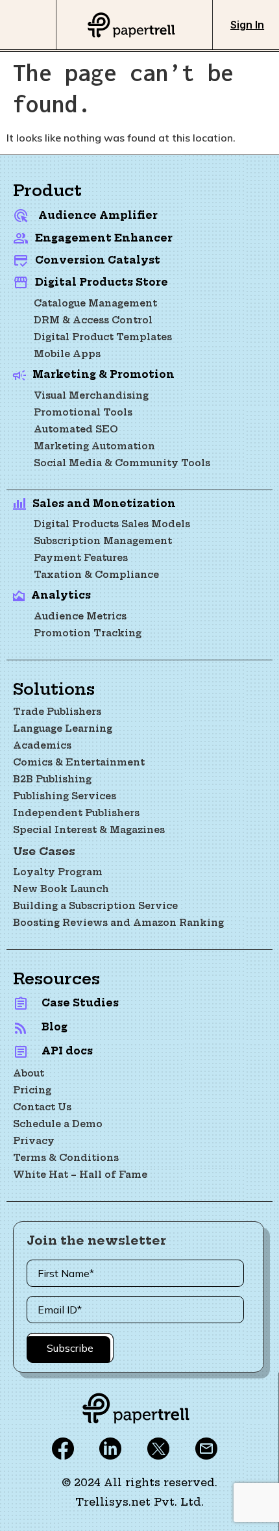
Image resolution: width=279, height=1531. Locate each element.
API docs (67, 1051)
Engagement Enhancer (104, 238)
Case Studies (80, 1003)
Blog (54, 1027)
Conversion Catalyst (97, 260)
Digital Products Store (101, 282)
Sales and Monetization (104, 503)
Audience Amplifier (98, 215)
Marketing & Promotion (103, 374)
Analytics (61, 595)
